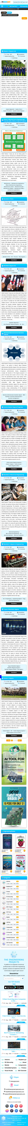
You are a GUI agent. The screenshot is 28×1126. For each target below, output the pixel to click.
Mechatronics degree (8, 188)
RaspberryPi (2, 9)
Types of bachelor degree (14, 666)
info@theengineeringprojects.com (15, 1089)
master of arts (18, 109)
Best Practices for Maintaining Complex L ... (14, 1033)
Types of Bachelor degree (11, 609)
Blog (10, 12)
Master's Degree (9, 678)
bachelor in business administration (13, 396)
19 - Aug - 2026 (7, 1020)
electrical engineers (8, 535)
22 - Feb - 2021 (8, 337)
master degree (6, 730)
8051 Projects (9, 907)
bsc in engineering (7, 598)
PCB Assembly (24, 6)
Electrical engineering (14, 600)
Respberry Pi (9, 886)
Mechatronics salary (19, 188)
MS (11, 730)
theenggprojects (14, 1081)
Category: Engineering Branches (10, 15)
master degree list (10, 109)
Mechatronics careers (9, 186)
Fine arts (16, 256)
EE (20, 533)
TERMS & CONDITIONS (8, 1122)
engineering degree (17, 598)
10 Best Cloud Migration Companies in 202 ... (14, 1000)
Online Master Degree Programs (13, 407)
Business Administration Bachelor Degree (14, 333)
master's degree (9, 464)
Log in (24, 2)
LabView (8, 922)
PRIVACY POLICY (21, 1122)
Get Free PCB (13, 6)
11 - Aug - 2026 (7, 1036)
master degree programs (19, 730)
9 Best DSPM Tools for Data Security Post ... (14, 1017)
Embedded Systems (11, 1068)
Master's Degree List (10, 51)
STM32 (10, 9)
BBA (24, 395)
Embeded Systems (10, 937)
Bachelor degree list (10, 265)
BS (20, 324)
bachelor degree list (13, 322)
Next (19, 740)
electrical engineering (14, 532)
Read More (14, 114)
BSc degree (20, 669)
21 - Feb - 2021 (8, 410)
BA (12, 256)
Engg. (24, 598)
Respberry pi (22, 1059)
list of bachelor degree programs (11, 324)
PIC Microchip (9, 896)
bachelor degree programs (13, 667)
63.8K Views (14, 58)
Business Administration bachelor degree (12, 395)
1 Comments (22, 479)
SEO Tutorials (9, 942)
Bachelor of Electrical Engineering (14, 474)
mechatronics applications (14, 190)
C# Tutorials (9, 932)
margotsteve (21, 54)
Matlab (8, 917)
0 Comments (22, 56)
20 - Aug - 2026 (7, 1003)
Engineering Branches (9, 56)
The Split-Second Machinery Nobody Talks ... (14, 1050)
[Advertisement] (14, 33)
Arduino (14, 9)
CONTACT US (20, 1124)
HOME (4, 12)
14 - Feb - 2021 (8, 612)
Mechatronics (7, 183)
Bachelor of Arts (8, 199)
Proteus (8, 891)
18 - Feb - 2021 (8, 477)
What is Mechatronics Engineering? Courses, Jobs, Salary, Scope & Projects (15, 120)
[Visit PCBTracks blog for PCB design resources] (14, 827)
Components (9, 927)
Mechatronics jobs (19, 186)
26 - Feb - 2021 (8, 269)
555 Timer (8, 912)
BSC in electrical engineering (12, 533)
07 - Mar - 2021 (8, 54)
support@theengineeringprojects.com (15, 1094)
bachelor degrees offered (10, 669)
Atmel (24, 1062)
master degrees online (13, 465)
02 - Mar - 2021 (8, 202)
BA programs (22, 256)
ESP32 (7, 9)
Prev (9, 740)
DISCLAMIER (7, 1124)
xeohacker (24, 1003)
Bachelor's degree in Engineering (14, 544)
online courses (18, 464)
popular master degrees (18, 111)
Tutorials (16, 1003)
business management (13, 398)
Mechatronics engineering (18, 183)
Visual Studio (9, 901)
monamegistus (21, 123)
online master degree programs (14, 462)
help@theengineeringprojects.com (15, 1091)
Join (26, 2)
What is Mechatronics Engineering (14, 185)
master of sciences (7, 111)
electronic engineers (18, 535)
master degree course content (14, 732)
